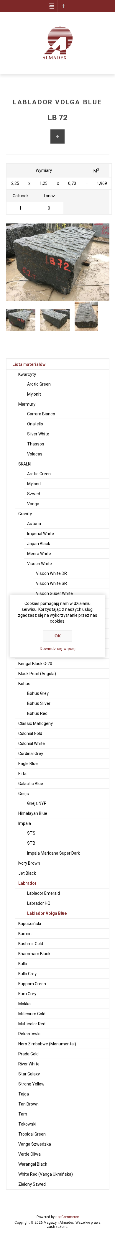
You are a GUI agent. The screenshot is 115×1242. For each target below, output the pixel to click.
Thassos (35, 444)
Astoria (34, 523)
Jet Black (27, 873)
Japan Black (38, 543)
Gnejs (23, 793)
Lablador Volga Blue (47, 913)
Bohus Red (37, 713)
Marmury (26, 404)
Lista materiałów (28, 364)
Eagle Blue (28, 763)
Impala (24, 823)
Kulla (22, 963)
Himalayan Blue (32, 813)
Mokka (24, 1003)
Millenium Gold (31, 1013)
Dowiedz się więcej (57, 648)
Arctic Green (39, 384)
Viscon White (39, 563)
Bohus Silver (38, 703)
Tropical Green (32, 1134)
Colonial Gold (30, 733)
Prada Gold (28, 1054)
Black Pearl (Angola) (37, 673)
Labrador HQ (38, 903)
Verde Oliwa (29, 1154)
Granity (25, 513)
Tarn (22, 1114)
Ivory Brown (29, 863)
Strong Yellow (31, 1084)
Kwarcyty (27, 374)
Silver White (38, 434)
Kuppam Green (32, 983)
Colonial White (31, 743)
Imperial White (40, 533)
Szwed (33, 493)
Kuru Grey (27, 993)
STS (31, 833)
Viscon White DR (51, 573)
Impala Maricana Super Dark (53, 853)
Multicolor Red (31, 1023)
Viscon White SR (51, 583)
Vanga (33, 503)
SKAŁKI (24, 464)
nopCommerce (67, 1217)
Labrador (27, 883)
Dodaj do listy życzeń (57, 136)
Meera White (39, 553)
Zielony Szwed (32, 1184)
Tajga (23, 1094)
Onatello (35, 424)
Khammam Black (34, 953)
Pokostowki (29, 1034)
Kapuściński (29, 923)
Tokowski (27, 1124)
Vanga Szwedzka (34, 1144)
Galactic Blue (30, 783)
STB (31, 843)
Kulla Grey (27, 973)
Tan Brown (28, 1104)
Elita (22, 773)
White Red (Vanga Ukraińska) (45, 1174)
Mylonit (34, 394)
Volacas (34, 454)
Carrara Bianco (41, 414)
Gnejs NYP (37, 803)
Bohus (24, 683)
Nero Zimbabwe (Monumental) (47, 1044)
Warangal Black (32, 1164)
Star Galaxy (29, 1074)
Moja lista (63, 6)
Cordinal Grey (30, 753)
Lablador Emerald (43, 893)
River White (29, 1064)
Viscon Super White (54, 593)
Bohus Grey (38, 693)
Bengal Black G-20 (35, 663)
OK (58, 636)
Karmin (25, 933)
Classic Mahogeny (35, 723)
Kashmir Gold (30, 943)
